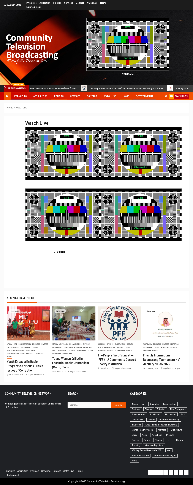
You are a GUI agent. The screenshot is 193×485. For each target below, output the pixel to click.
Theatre (180, 440)
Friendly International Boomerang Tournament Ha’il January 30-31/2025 (162, 359)
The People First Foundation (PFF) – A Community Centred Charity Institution (104, 88)
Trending (40, 353)
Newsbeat (30, 353)
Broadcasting (25, 344)
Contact (80, 3)
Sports (173, 347)
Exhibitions (155, 414)
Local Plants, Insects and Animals (161, 425)
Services (68, 3)
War (169, 450)
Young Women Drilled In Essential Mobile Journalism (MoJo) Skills (70, 362)
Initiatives (30, 350)
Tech (168, 440)
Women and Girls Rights (62, 353)
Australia (63, 344)
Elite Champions (178, 409)
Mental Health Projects (142, 430)
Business (36, 344)
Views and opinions (154, 445)
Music (134, 435)
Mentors (121, 347)
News (23, 353)
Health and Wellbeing (15, 350)
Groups (36, 347)
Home (103, 3)
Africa (9, 344)
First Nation (170, 414)
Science (135, 440)
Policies (57, 3)
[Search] (166, 96)
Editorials (174, 344)
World (9, 357)
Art (15, 344)
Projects (111, 350)
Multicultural (13, 353)
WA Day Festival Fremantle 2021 (147, 450)
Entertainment (33, 7)
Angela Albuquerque (35, 375)
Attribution (45, 3)
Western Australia (85, 350)
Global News (26, 347)
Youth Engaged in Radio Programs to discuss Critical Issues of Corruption (25, 365)
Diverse (44, 344)
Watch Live (92, 3)
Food (183, 414)
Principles (31, 3)
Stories (158, 440)
